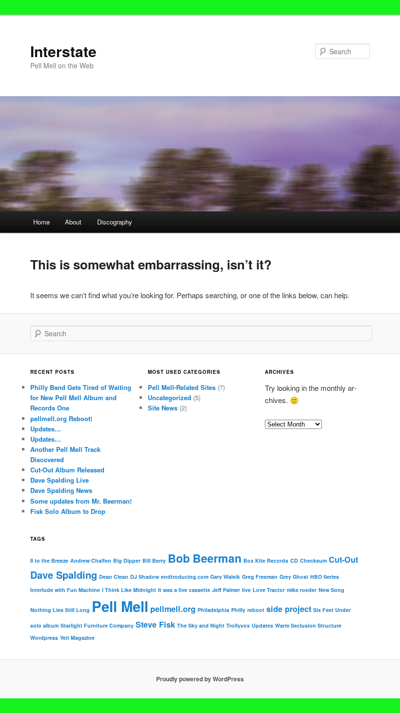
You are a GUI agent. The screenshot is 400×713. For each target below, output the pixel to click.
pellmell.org (173, 608)
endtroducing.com (184, 576)
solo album (44, 625)
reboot (255, 609)
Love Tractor (269, 589)
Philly (238, 609)
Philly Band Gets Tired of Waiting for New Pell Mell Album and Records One (80, 397)
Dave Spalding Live (59, 480)
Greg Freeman (260, 576)
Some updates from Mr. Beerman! (81, 501)
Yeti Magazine (77, 637)
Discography (114, 221)
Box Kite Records (265, 560)
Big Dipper (126, 560)
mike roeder (302, 589)
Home (41, 221)
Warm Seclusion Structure (308, 625)
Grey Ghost (294, 576)
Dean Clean (113, 576)
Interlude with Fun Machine (65, 589)
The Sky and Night (200, 625)
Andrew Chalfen (90, 560)
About (73, 221)
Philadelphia (213, 609)
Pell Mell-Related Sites (182, 387)
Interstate (63, 51)
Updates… (45, 428)
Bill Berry (154, 560)
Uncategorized (169, 397)
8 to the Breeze (49, 560)
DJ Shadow (144, 576)
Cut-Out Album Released (67, 469)
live (246, 589)
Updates (262, 625)
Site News (163, 407)
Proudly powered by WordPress (200, 678)
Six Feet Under (332, 609)
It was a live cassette (184, 589)
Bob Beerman (204, 558)
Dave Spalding (63, 575)
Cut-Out (343, 559)
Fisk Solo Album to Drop (67, 511)
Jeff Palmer (226, 589)
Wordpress (44, 637)
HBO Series (324, 576)
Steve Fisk (155, 624)
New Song (331, 589)
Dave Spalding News (61, 490)
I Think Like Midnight (129, 589)
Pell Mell (120, 606)
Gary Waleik (225, 576)
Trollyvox (238, 625)
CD (294, 560)
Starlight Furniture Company (97, 625)
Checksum (313, 560)
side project (288, 608)
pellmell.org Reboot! (61, 418)
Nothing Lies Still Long (60, 609)
